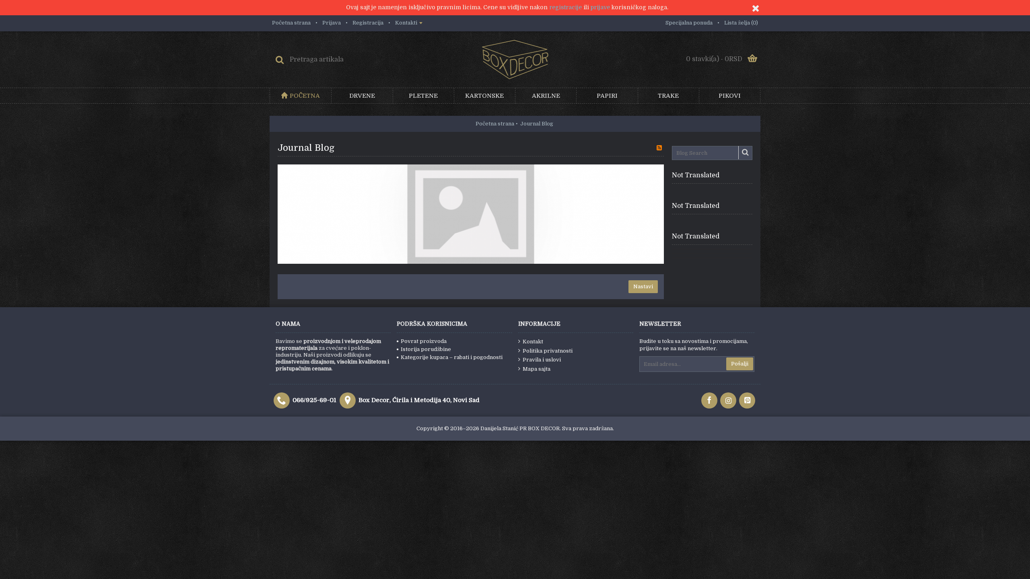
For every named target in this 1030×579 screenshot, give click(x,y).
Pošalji (739, 364)
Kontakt (533, 342)
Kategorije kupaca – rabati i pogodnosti (452, 357)
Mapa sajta (536, 369)
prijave (600, 7)
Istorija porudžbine (426, 349)
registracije (565, 7)
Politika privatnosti (548, 351)
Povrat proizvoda (424, 341)
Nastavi (643, 286)
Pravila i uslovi (542, 360)
